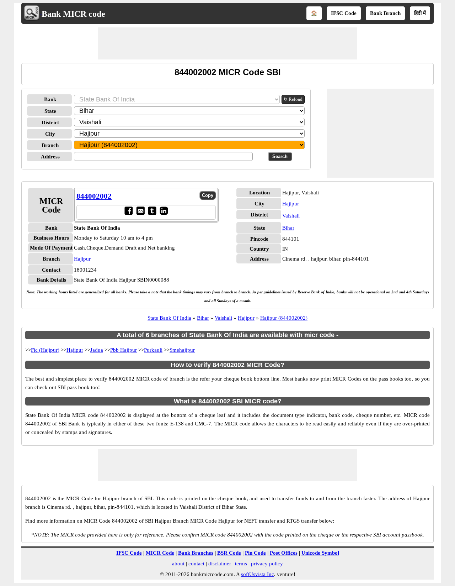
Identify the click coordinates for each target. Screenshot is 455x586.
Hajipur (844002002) (283, 318)
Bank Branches (195, 553)
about (178, 563)
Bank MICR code (73, 14)
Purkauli (153, 350)
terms (241, 563)
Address (50, 156)
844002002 (94, 196)
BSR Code (229, 553)
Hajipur (82, 259)
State (50, 111)
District (50, 122)
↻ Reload (293, 99)
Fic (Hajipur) (45, 350)
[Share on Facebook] (128, 213)
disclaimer (219, 563)
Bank (50, 99)
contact (196, 563)
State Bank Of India (169, 318)
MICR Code (160, 553)
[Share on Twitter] (152, 213)
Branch (50, 145)
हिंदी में (420, 13)
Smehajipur (182, 350)
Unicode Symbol (320, 553)
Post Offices (284, 553)
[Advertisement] (227, 43)
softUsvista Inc (257, 574)
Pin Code (255, 553)
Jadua (96, 350)
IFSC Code (344, 13)
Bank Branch (385, 13)
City (50, 134)
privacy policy (267, 563)
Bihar (288, 228)
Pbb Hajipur (123, 350)
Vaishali (291, 216)
